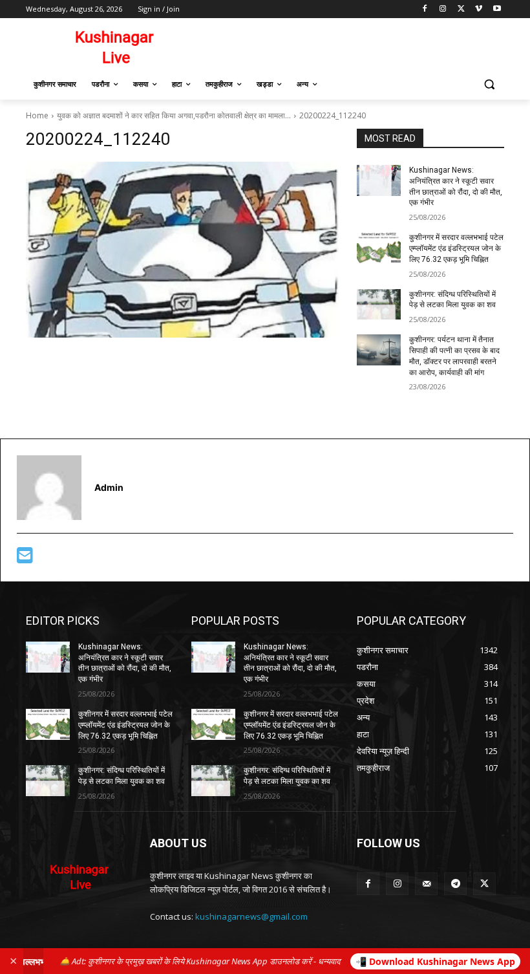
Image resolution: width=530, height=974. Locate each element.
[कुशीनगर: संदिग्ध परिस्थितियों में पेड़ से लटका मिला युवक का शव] (379, 304)
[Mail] (426, 883)
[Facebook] (425, 9)
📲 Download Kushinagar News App (435, 961)
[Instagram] (443, 9)
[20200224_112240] (182, 250)
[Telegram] (455, 883)
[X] (461, 9)
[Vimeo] (478, 9)
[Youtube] (496, 9)
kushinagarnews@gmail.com (251, 916)
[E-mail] (25, 558)
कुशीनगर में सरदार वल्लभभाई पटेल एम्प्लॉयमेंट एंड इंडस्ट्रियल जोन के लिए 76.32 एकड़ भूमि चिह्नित (456, 248)
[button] (489, 84)
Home (37, 115)
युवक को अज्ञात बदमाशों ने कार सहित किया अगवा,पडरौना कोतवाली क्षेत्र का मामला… (174, 115)
